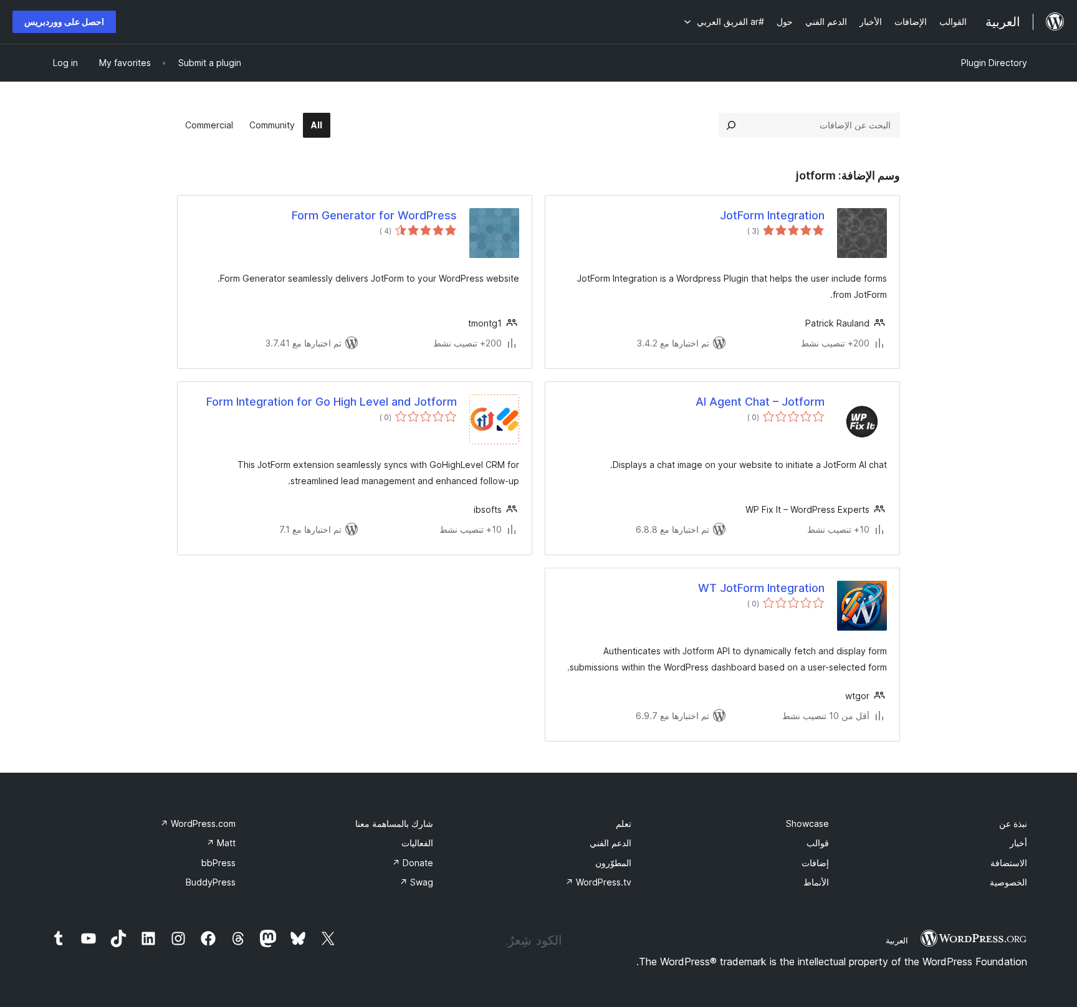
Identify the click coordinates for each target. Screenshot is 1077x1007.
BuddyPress (211, 882)
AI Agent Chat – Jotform (760, 401)
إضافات (815, 862)
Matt (221, 843)
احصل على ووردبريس (64, 21)
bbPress (218, 862)
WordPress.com (198, 823)
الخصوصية (1008, 882)
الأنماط (816, 882)
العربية (897, 940)
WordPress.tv (598, 882)
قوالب (818, 843)
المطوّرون (613, 862)
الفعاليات (417, 843)
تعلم (623, 823)
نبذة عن (1013, 823)
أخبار (1018, 843)
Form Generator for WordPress (374, 215)
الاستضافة (1008, 862)
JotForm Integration (772, 215)
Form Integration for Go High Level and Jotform (331, 401)
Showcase (807, 823)
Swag (416, 882)
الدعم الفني (610, 843)
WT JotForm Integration (761, 587)
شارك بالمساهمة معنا (394, 823)
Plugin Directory (994, 62)
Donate (412, 862)
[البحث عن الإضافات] (731, 125)
